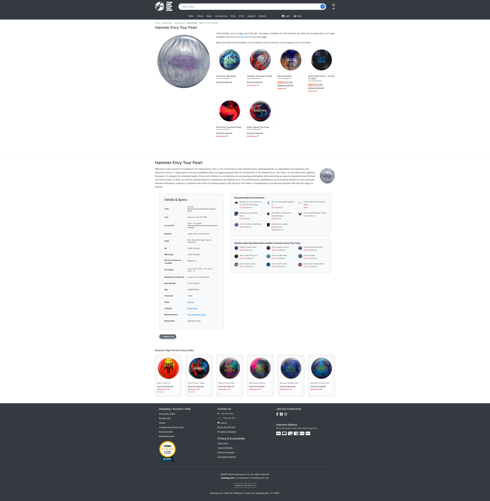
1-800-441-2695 (226, 414)
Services (162, 423)
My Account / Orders (167, 414)
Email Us (223, 423)
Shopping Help (164, 418)
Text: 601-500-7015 (227, 427)
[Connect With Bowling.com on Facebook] (278, 415)
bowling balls (242, 37)
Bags (209, 16)
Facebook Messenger (227, 432)
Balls (191, 16)
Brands (262, 16)
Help (299, 16)
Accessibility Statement (227, 457)
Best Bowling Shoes (166, 436)
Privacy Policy (223, 443)
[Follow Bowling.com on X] (282, 415)
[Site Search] (322, 6)
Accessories (221, 16)
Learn (287, 16)
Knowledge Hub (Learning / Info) (171, 427)
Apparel (251, 16)
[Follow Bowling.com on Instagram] (286, 415)
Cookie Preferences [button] (225, 448)
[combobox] (250, 6)
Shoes (200, 16)
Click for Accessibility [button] (226, 452)
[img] (302, 433)
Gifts (241, 16)
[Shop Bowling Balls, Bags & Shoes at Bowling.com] (163, 6)
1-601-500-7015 (229, 418)
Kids (233, 16)
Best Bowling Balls (166, 432)
